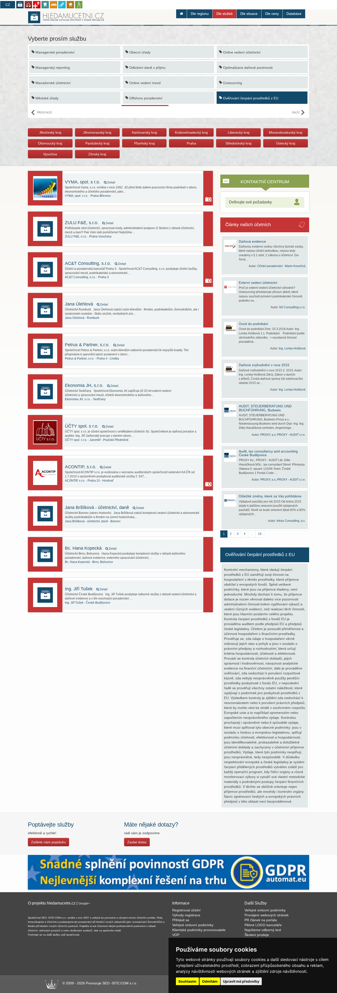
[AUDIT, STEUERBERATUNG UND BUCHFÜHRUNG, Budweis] (231, 410)
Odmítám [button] (210, 981)
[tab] (264, 202)
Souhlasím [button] (187, 981)
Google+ (84, 903)
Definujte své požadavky (250, 202)
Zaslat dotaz (137, 842)
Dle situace (249, 14)
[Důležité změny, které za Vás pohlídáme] (231, 500)
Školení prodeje (256, 935)
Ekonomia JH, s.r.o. (91, 385)
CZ (7, 5)
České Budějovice (87, 602)
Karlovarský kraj (144, 132)
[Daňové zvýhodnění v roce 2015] (231, 369)
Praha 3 (87, 277)
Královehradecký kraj (191, 132)
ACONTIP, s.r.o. (88, 466)
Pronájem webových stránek (266, 915)
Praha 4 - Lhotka (92, 358)
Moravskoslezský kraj (285, 132)
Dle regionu (200, 14)
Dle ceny (272, 14)
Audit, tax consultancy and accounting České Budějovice (268, 453)
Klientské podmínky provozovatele (198, 930)
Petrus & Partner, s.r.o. (95, 344)
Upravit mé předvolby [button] (241, 981)
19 (260, 534)
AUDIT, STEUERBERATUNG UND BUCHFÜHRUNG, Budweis (265, 408)
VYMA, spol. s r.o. (90, 182)
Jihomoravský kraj (97, 132)
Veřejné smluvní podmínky (192, 925)
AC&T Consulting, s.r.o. (95, 263)
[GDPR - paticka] (168, 872)
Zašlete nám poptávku (48, 842)
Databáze (293, 14)
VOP (175, 935)
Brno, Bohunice (89, 562)
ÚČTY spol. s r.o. (89, 426)
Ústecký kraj (285, 143)
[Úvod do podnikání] (231, 328)
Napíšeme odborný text (262, 930)
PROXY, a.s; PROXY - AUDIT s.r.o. (282, 434)
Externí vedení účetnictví (258, 283)
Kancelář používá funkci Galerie (208, 199)
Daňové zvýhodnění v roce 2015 (264, 365)
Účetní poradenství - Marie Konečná (281, 266)
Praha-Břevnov (88, 196)
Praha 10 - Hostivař (89, 480)
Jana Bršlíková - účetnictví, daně (104, 507)
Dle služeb (224, 14)
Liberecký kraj (238, 132)
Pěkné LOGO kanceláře (263, 925)
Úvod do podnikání (253, 324)
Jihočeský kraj (50, 132)
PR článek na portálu (260, 920)
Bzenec (93, 521)
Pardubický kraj (97, 143)
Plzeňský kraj (144, 143)
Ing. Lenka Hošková (292, 348)
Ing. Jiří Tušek (86, 588)
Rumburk (82, 318)
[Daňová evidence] (231, 246)
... (252, 534)
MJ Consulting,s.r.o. (292, 307)
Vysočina (50, 154)
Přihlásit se (180, 920)
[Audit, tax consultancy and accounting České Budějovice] (231, 456)
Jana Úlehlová (86, 304)
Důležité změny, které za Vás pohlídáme (270, 496)
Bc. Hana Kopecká (91, 548)
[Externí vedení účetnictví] (231, 287)
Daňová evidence (252, 241)
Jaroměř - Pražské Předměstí (96, 440)
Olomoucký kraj (50, 143)
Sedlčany (85, 399)
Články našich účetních (248, 224)
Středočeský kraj (238, 143)
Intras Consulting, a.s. (291, 521)
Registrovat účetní (186, 910)
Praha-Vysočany (88, 236)
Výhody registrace (186, 915)
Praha (191, 143)
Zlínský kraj (97, 154)
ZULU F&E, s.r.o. (89, 222)
